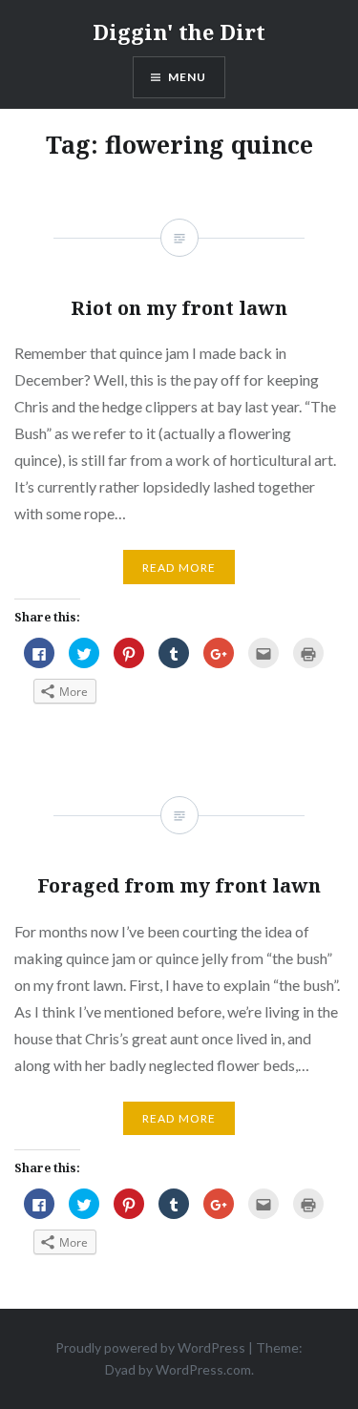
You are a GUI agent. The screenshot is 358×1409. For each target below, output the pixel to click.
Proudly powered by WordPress (150, 1347)
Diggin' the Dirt (179, 31)
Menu (187, 77)
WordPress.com (203, 1369)
